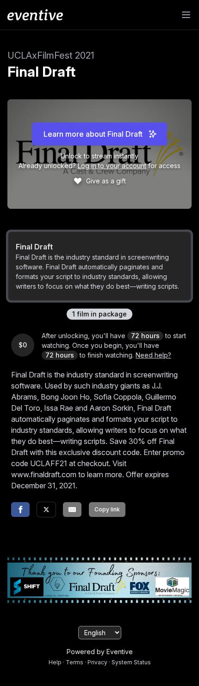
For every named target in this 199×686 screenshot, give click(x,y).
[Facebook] (20, 509)
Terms (74, 662)
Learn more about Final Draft (93, 134)
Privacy (97, 662)
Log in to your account (112, 166)
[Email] (72, 509)
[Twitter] (46, 509)
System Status (131, 662)
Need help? (153, 355)
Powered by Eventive (100, 652)
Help (55, 662)
